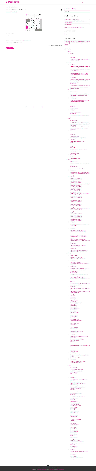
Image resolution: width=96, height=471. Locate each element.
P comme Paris (73, 311)
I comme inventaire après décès (76, 320)
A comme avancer (74, 437)
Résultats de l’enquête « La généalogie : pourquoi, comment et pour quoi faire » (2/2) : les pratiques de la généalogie (80, 124)
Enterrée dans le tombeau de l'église (77, 339)
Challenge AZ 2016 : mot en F (76, 213)
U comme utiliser (74, 408)
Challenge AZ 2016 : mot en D (76, 216)
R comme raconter (74, 412)
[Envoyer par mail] (13, 48)
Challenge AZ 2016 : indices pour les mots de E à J (80, 202)
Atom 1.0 (68, 8)
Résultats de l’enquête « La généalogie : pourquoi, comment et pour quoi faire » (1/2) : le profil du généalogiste (80, 128)
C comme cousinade (74, 328)
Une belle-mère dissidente (75, 357)
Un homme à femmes (75, 105)
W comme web (73, 301)
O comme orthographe (75, 312)
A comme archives (74, 332)
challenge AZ (67, 41)
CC (57, 469)
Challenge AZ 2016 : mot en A (76, 220)
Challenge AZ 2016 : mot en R (76, 190)
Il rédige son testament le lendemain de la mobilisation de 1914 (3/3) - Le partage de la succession (79, 236)
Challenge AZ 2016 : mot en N (76, 197)
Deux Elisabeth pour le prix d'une (76, 457)
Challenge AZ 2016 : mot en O (76, 196)
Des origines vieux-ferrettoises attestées (78, 168)
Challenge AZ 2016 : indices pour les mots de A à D (80, 208)
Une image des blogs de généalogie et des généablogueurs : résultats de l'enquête (76, 22)
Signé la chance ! (74, 456)
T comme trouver (74, 305)
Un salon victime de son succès (76, 55)
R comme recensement (75, 308)
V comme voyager (74, 407)
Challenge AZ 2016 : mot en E (76, 215)
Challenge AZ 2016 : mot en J (76, 204)
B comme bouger (74, 434)
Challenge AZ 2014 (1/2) (75, 440)
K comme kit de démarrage (76, 317)
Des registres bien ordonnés (76, 388)
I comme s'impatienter (75, 424)
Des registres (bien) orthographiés (77, 391)
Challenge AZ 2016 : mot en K (76, 201)
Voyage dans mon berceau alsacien (77, 226)
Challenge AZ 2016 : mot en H (76, 207)
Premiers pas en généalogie (76, 262)
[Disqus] (34, 63)
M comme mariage (74, 315)
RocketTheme (40, 469)
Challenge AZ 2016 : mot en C (76, 217)
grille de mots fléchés (27, 40)
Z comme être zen (74, 401)
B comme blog (73, 330)
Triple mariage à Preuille (75, 153)
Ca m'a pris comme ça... (75, 459)
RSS (74, 8)
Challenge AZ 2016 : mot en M (76, 198)
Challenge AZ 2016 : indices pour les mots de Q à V (80, 183)
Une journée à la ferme (75, 136)
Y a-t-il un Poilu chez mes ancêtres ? (77, 375)
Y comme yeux (73, 298)
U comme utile (73, 304)
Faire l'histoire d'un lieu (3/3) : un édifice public (79, 250)
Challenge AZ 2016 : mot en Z (76, 178)
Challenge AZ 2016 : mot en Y (76, 179)
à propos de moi (46, 467)
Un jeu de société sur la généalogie (77, 441)
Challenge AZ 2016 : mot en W (76, 182)
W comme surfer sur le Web (76, 405)
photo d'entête (44, 469)
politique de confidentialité (55, 467)
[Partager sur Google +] (11, 48)
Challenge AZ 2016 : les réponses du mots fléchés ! (80, 172)
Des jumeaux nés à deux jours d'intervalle (78, 396)
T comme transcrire (74, 409)
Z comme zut (73, 297)
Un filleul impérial (74, 350)
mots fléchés (73, 41)
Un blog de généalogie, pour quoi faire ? (78, 386)
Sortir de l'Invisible (74, 446)
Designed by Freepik (61, 469)
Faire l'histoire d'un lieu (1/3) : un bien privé (78, 258)
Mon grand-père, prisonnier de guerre (77, 443)
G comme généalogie (75, 323)
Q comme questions (74, 309)
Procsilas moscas (51, 469)
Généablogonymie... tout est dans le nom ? (78, 343)
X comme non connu (74, 300)
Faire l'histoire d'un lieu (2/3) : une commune (79, 251)
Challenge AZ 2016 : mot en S (76, 189)
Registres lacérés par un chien (76, 393)
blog (82, 2)
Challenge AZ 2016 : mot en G (76, 209)
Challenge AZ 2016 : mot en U (76, 186)
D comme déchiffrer (74, 431)
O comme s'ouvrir (74, 416)
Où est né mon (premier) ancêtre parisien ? (78, 361)
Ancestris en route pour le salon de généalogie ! (79, 274)
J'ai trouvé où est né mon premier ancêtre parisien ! (80, 268)
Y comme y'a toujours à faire (76, 402)
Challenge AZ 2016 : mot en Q (16, 9)
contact (86, 2)
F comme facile (73, 324)
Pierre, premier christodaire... (76, 133)
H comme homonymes (75, 321)
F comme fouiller (74, 428)
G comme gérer (73, 427)
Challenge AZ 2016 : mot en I (76, 205)
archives (66, 44)
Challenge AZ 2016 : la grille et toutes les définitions (80, 173)
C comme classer (74, 432)
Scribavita (14, 2)
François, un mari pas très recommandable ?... (79, 149)
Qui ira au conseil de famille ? (76, 112)
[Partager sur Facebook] (9, 48)
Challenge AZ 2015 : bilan (75, 294)
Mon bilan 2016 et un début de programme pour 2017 (80, 156)
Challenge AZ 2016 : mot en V (76, 185)
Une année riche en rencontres (76, 257)
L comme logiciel (74, 316)
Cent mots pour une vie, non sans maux (78, 383)
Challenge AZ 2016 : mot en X (76, 181)
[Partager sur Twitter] (7, 48)
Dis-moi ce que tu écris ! (75, 340)
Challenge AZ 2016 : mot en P (76, 194)
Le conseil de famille (74, 108)
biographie (88, 41)
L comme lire (73, 420)
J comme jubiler (73, 423)
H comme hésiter (74, 426)
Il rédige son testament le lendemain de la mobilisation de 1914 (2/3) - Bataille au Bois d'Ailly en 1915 (80, 240)
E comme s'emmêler (74, 430)
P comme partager (74, 415)
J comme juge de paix (75, 319)
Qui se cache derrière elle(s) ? (76, 362)
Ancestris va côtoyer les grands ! (77, 331)
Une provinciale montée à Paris (76, 382)
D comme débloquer (74, 327)
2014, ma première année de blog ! (77, 369)
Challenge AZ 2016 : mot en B (76, 219)
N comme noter (73, 417)
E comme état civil (74, 326)
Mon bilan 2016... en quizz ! (75, 158)
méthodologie (78, 41)
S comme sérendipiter (75, 411)
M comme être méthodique (76, 419)
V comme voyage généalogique (76, 302)
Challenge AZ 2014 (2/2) (75, 439)
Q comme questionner (75, 413)
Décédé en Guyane (74, 372)
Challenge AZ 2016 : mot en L (76, 200)
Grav (32, 469)
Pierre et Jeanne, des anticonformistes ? (78, 141)
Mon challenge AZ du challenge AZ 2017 (72, 19)
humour (83, 41)
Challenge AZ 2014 (68, 24)
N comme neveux (74, 313)
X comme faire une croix (75, 404)
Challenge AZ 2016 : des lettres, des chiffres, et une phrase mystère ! (77, 25)
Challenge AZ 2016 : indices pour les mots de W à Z (74, 27)
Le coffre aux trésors (74, 351)
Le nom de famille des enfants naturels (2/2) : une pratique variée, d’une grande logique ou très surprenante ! (80, 95)
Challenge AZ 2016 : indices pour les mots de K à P (80, 193)
